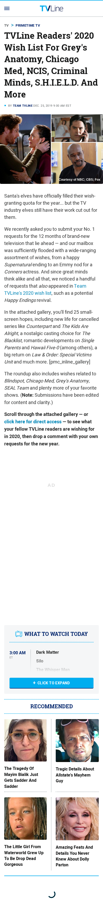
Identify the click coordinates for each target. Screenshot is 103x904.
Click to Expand (54, 683)
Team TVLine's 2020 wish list (45, 289)
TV (6, 25)
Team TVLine (22, 106)
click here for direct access (33, 421)
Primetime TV (28, 25)
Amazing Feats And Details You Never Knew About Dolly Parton (74, 856)
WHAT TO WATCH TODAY (56, 634)
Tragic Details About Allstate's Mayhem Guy (75, 775)
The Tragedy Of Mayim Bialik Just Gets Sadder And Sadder (21, 777)
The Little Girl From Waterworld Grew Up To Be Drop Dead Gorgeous (24, 855)
